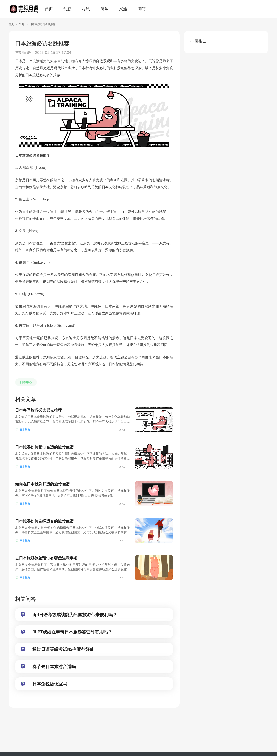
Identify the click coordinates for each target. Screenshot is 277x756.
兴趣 (123, 9)
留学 (104, 9)
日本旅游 (26, 382)
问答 (142, 9)
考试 (86, 9)
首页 (49, 9)
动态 (67, 9)
